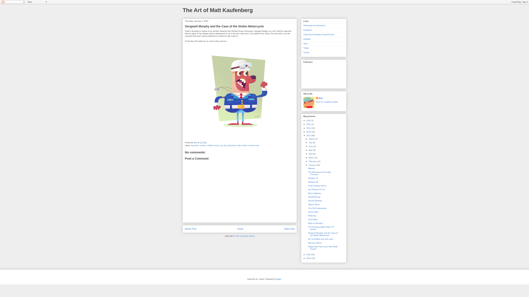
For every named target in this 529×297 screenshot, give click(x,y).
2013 (308, 132)
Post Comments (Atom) (245, 236)
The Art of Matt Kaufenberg (218, 10)
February (313, 161)
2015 (308, 124)
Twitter (306, 48)
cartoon (203, 145)
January (312, 165)
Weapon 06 (313, 182)
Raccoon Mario (314, 243)
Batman (311, 168)
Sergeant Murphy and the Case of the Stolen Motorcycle (323, 234)
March (312, 158)
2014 (308, 128)
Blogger (278, 279)
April (311, 154)
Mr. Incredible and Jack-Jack (320, 239)
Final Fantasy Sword (317, 186)
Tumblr (306, 52)
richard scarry (253, 145)
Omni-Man (312, 219)
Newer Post (190, 229)
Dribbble (307, 39)
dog (225, 145)
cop (221, 145)
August (312, 139)
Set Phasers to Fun (316, 189)
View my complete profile (327, 102)
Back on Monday (315, 223)
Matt (321, 98)
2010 (308, 258)
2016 (308, 120)
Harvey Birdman (315, 201)
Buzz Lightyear (314, 193)
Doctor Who (313, 212)
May (311, 150)
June (311, 146)
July (311, 142)
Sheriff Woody (314, 197)
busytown (195, 145)
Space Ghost (313, 204)
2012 (308, 135)
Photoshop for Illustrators (314, 25)
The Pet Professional (317, 208)
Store (305, 43)
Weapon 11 (313, 178)
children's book (213, 145)
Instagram (307, 30)
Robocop (312, 216)
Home (240, 229)
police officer (242, 145)
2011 (308, 254)
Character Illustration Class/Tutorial (318, 34)
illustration (232, 145)
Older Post (289, 229)
